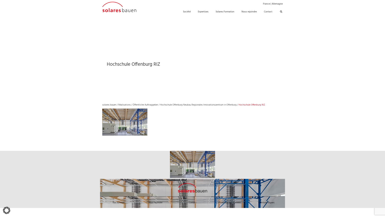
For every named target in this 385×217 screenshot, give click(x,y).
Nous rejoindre (155, 202)
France (266, 4)
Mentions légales (266, 202)
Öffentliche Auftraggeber (145, 105)
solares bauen (109, 105)
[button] (6, 210)
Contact (192, 202)
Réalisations (124, 105)
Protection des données (229, 202)
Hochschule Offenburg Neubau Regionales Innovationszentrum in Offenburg (198, 105)
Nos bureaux (119, 202)
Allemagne (277, 4)
